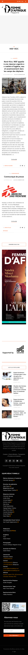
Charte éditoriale (13, 454)
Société (15, 58)
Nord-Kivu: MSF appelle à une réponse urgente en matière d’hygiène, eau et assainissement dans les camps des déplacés (14, 66)
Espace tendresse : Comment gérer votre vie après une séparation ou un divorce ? (19, 376)
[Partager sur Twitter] (22, 165)
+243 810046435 (8, 562)
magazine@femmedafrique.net (11, 570)
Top (14, 651)
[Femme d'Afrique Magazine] (14, 9)
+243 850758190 (8, 564)
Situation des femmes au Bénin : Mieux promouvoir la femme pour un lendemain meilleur (19, 389)
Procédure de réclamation (14, 456)
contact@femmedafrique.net (11, 568)
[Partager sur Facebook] (20, 165)
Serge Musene (9, 165)
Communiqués (15, 173)
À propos (5, 454)
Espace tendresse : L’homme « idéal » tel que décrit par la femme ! (19, 413)
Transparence (21, 454)
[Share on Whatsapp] (24, 165)
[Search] (25, 1)
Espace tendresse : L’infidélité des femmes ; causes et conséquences (19, 402)
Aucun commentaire (19, 74)
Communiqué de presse (14, 176)
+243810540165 (7, 558)
